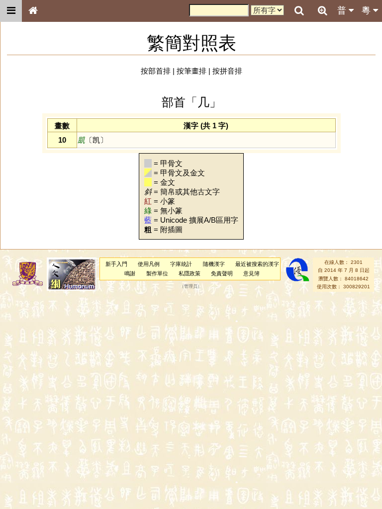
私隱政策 (189, 273)
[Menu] (11, 11)
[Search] (299, 11)
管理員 (190, 286)
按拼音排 (227, 71)
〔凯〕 (92, 140)
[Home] (33, 11)
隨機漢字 (214, 264)
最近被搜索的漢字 (257, 264)
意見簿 (251, 273)
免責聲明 (222, 273)
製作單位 (157, 273)
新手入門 (116, 264)
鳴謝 (129, 273)
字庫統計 (181, 264)
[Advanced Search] (322, 10)
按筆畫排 (191, 71)
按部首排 (156, 71)
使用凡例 (149, 264)
